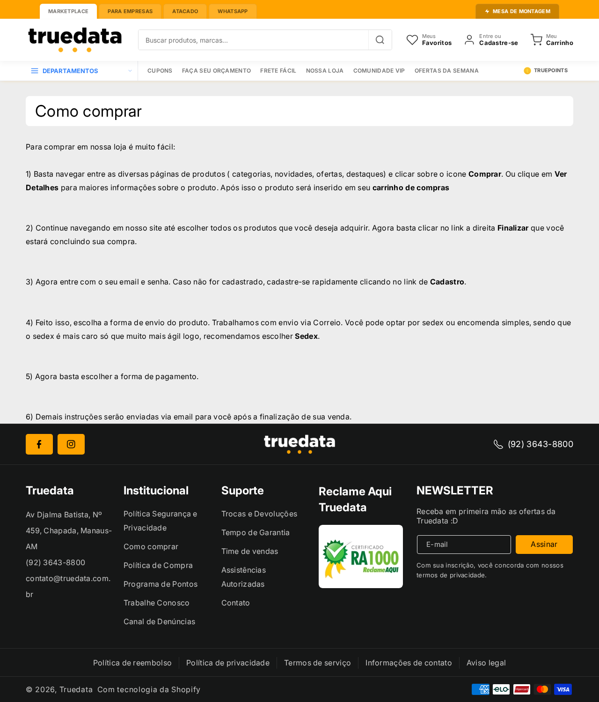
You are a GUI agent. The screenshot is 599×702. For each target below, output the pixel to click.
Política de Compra (158, 565)
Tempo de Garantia (255, 532)
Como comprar (151, 546)
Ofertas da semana (447, 70)
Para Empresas (130, 11)
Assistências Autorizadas (243, 577)
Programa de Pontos (160, 584)
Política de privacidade (228, 662)
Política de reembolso (132, 662)
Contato (235, 602)
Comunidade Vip (379, 70)
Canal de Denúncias (159, 621)
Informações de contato (408, 662)
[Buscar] (380, 40)
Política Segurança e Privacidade (160, 520)
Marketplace (68, 11)
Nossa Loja (325, 70)
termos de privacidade (450, 575)
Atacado (185, 11)
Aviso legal (486, 662)
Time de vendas (249, 551)
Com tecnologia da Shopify (149, 689)
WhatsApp (233, 11)
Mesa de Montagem (521, 11)
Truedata (76, 689)
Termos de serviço (317, 662)
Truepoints (551, 70)
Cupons (160, 70)
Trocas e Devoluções (259, 513)
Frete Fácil (278, 70)
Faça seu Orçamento (216, 70)
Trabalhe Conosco (157, 602)
